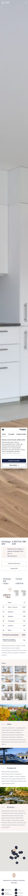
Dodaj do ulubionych (14, 563)
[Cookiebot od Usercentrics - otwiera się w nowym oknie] (19, 430)
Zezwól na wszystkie (14, 460)
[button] (15, 533)
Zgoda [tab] (4, 434)
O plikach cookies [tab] (21, 434)
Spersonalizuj (13, 465)
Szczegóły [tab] (11, 434)
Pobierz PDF (14, 568)
